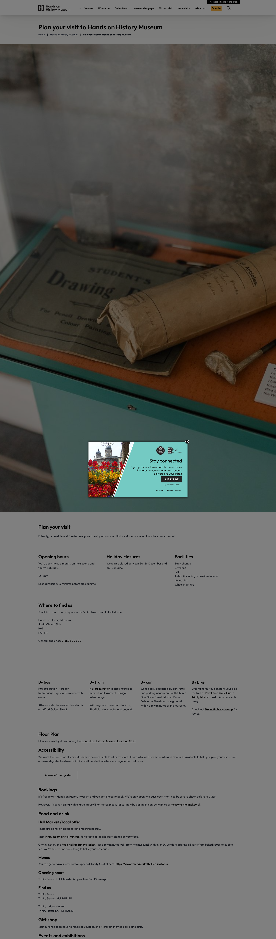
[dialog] (138, 469)
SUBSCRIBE (171, 479)
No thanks (160, 490)
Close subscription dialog (187, 442)
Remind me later (174, 490)
